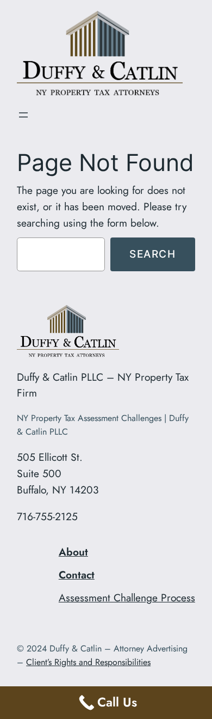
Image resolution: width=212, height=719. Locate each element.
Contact (77, 574)
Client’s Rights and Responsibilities (88, 662)
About (73, 551)
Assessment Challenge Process (127, 597)
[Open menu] (23, 114)
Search (152, 253)
